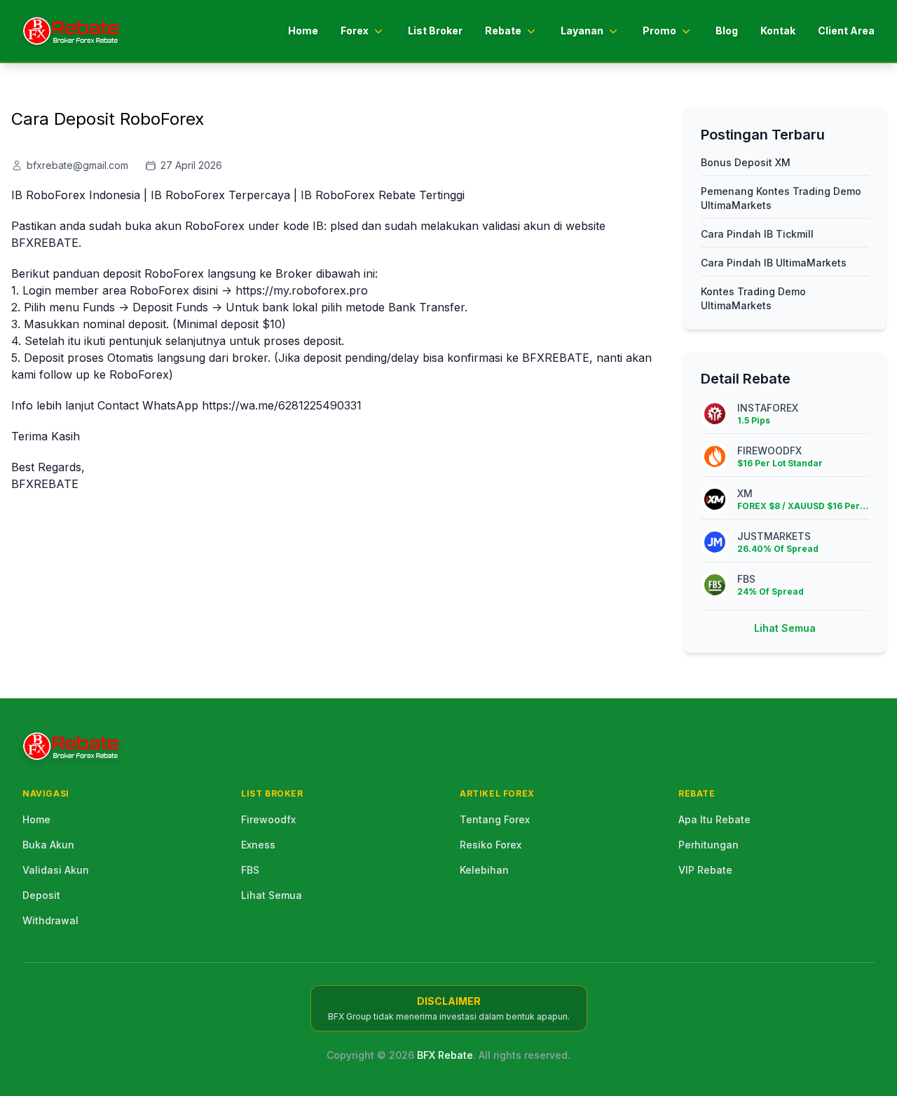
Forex (355, 30)
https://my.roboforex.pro (301, 290)
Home (303, 30)
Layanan (582, 30)
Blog (726, 30)
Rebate (503, 30)
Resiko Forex (490, 845)
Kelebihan (484, 870)
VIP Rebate (705, 870)
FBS (250, 870)
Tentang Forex (495, 819)
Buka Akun (48, 845)
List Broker (435, 30)
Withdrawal (50, 920)
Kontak (777, 30)
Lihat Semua (785, 628)
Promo (659, 30)
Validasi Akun (55, 870)
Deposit (41, 895)
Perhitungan (708, 845)
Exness (258, 845)
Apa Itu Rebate (714, 819)
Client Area (846, 30)
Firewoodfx (268, 819)
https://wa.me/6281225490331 (282, 405)
